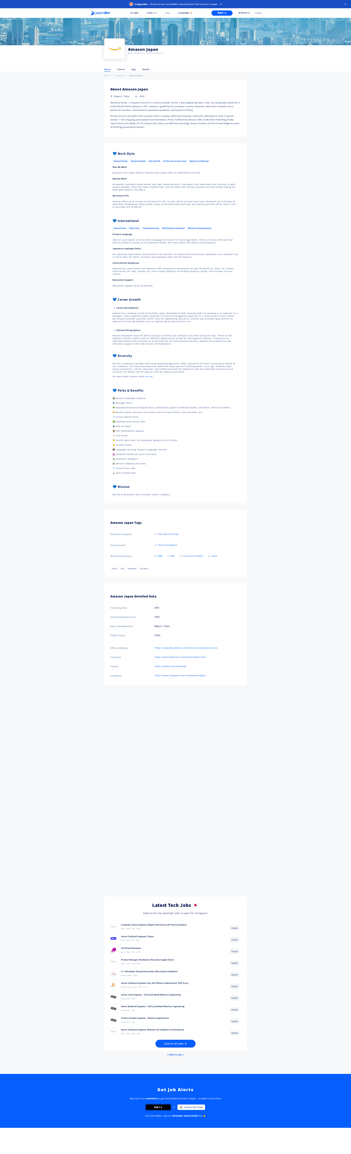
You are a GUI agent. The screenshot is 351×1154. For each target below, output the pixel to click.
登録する (222, 13)
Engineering (132, 569)
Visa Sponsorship (168, 534)
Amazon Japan (136, 75)
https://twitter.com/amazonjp (170, 666)
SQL (122, 569)
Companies (119, 75)
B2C (173, 556)
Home (107, 75)
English (258, 13)
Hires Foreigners (167, 545)
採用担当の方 (244, 13)
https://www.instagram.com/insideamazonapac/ (180, 675)
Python (114, 569)
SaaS (214, 556)
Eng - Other (143, 569)
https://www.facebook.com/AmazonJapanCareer (180, 657)
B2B (160, 556)
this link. (149, 376)
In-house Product (193, 556)
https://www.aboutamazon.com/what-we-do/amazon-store (186, 647)
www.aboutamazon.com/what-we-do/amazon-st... (148, 53)
